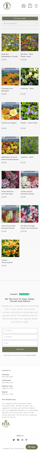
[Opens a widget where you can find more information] (32, 447)
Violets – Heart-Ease (29, 123)
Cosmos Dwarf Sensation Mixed (27, 193)
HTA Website (11, 417)
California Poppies (9, 123)
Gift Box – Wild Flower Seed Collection (27, 55)
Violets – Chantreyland (7, 261)
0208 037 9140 (7, 388)
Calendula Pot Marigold (7, 90)
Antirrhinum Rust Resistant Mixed (8, 227)
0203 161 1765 (7, 394)
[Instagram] (22, 440)
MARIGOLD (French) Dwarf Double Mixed (10, 158)
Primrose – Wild (27, 89)
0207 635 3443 (7, 377)
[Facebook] (18, 440)
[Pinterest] (26, 440)
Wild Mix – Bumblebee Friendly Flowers (10, 55)
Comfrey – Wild (27, 157)
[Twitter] (14, 440)
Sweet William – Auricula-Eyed (8, 193)
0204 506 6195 (7, 383)
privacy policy (31, 355)
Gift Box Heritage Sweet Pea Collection (29, 227)
